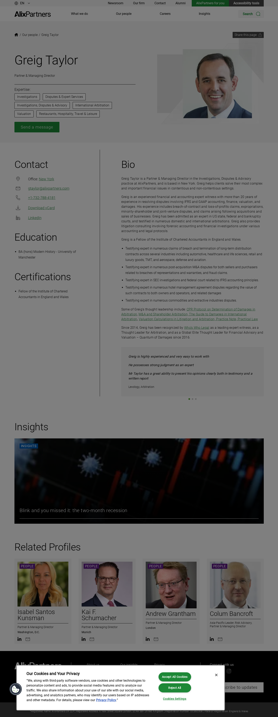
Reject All (174, 688)
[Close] (216, 674)
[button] (15, 689)
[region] (120, 688)
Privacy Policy (106, 700)
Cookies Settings (174, 699)
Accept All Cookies (175, 677)
